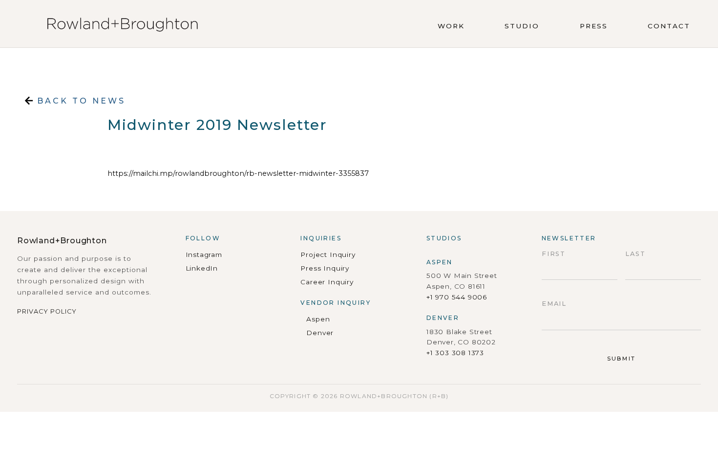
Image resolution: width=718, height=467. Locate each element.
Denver (320, 333)
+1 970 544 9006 (456, 297)
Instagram (204, 254)
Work (451, 26)
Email (554, 303)
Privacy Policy (47, 311)
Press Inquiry (324, 268)
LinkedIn (202, 268)
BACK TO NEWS (79, 101)
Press (594, 26)
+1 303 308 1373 (455, 353)
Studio (522, 26)
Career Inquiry (326, 282)
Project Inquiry (327, 254)
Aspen (318, 319)
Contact (669, 26)
